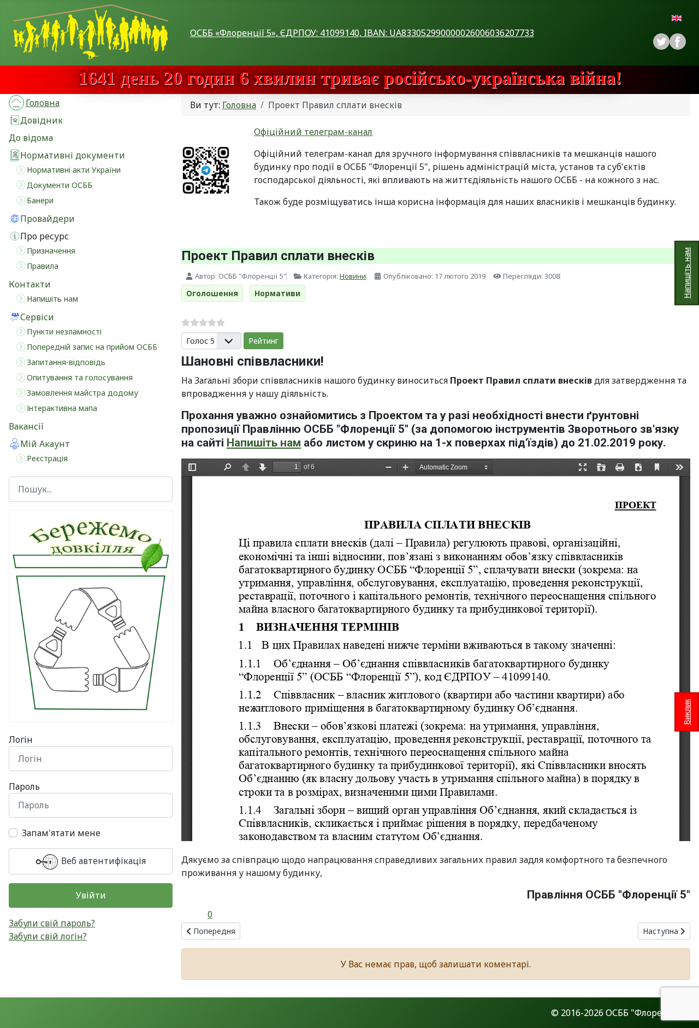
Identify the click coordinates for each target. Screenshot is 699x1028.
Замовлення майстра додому (82, 392)
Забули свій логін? (48, 936)
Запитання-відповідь (66, 362)
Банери (40, 200)
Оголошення (212, 293)
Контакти (30, 284)
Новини (353, 276)
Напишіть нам (687, 273)
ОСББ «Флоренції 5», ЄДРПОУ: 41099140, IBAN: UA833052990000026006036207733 (362, 33)
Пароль (24, 786)
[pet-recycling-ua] (91, 616)
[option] (678, 41)
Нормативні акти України (74, 170)
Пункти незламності (64, 331)
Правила (42, 266)
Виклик (687, 711)
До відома (31, 138)
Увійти (91, 895)
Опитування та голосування (80, 377)
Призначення (51, 250)
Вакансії (26, 426)
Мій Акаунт (45, 444)
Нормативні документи (72, 155)
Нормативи (277, 293)
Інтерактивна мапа (62, 408)
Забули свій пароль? (52, 923)
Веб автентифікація (102, 861)
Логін (21, 739)
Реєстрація (47, 458)
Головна (43, 103)
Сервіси (37, 317)
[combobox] (91, 489)
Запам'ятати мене (61, 833)
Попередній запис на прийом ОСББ (92, 347)
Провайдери (47, 219)
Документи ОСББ (59, 185)
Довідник (41, 120)
